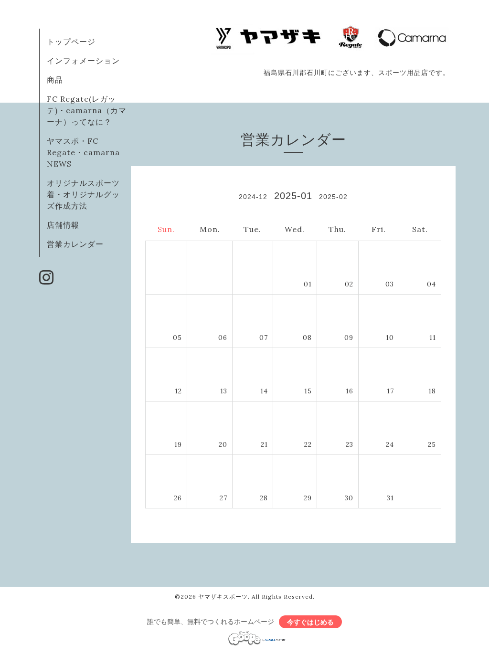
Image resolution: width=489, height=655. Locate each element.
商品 (55, 80)
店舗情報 (63, 225)
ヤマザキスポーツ (223, 596)
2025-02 (333, 197)
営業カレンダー (75, 244)
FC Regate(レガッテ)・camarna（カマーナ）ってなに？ (87, 110)
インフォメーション (83, 60)
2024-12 (253, 197)
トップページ (71, 41)
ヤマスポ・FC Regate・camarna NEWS (83, 152)
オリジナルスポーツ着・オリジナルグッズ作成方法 (83, 194)
